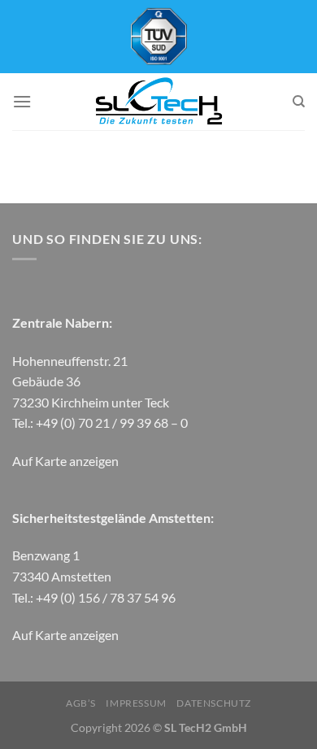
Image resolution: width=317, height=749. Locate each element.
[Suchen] (299, 101)
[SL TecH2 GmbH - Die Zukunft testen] (158, 101)
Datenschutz (213, 703)
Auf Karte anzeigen (65, 460)
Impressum (136, 703)
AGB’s (81, 703)
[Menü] (22, 101)
